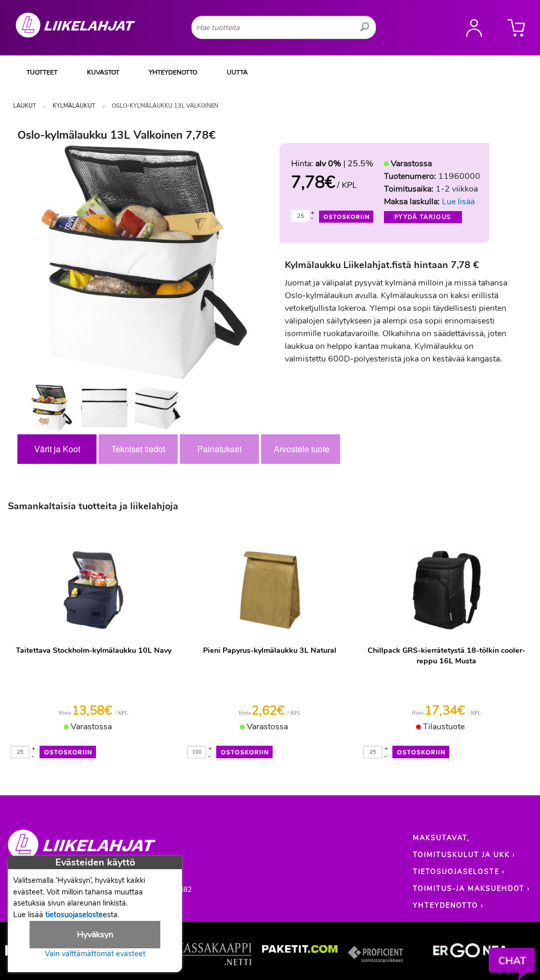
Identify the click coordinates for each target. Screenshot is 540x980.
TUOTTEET (41, 72)
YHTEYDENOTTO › (448, 905)
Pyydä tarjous (422, 217)
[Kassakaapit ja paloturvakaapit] (214, 956)
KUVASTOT (103, 72)
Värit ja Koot (57, 449)
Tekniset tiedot (138, 449)
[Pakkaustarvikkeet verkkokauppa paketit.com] (300, 951)
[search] (364, 27)
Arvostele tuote (302, 449)
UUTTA (237, 72)
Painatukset (219, 449)
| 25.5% (344, 163)
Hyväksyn (95, 934)
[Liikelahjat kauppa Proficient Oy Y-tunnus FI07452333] (82, 849)
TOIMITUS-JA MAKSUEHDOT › (471, 888)
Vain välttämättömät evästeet (95, 953)
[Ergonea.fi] (470, 952)
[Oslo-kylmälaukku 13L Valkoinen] (51, 408)
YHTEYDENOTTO (173, 72)
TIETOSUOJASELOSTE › (459, 872)
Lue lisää (458, 201)
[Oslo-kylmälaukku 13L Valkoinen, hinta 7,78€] (144, 262)
